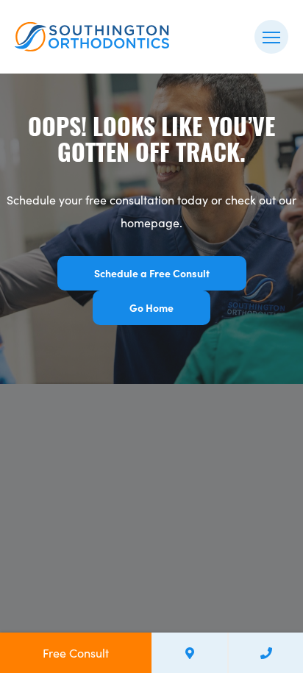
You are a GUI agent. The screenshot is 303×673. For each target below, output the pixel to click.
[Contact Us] (189, 653)
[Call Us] (266, 653)
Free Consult (76, 652)
